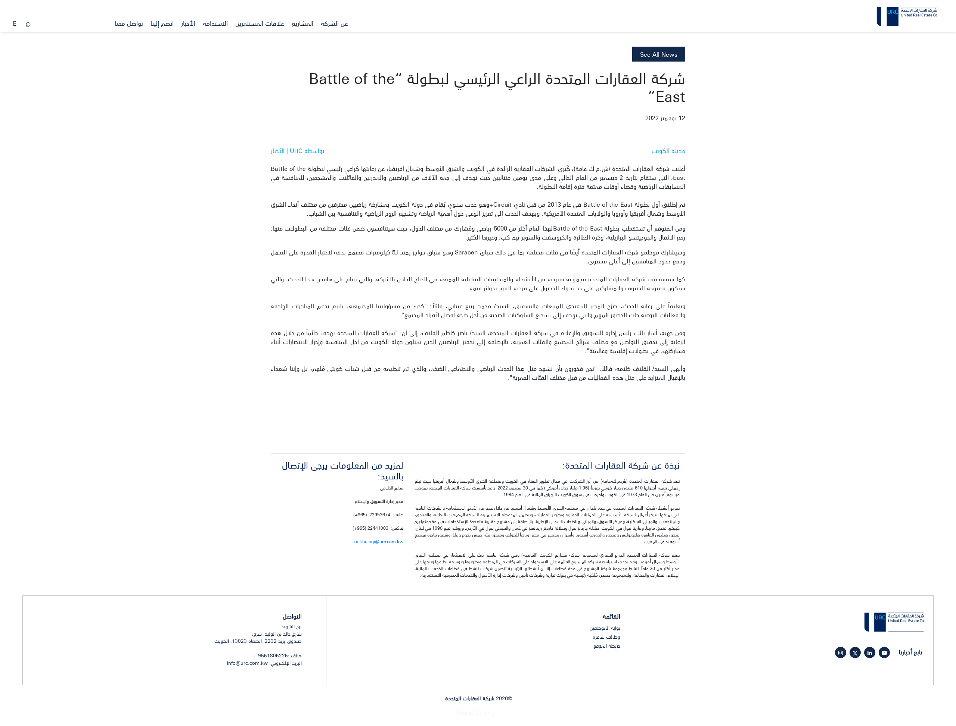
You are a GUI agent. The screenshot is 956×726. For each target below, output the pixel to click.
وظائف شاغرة (606, 637)
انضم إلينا (162, 23)
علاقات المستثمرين (259, 23)
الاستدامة (215, 23)
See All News (658, 54)
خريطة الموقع (606, 646)
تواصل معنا (129, 23)
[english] (15, 23)
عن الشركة (334, 23)
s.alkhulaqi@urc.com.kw (378, 541)
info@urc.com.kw (247, 663)
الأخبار (188, 23)
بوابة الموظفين (605, 628)
